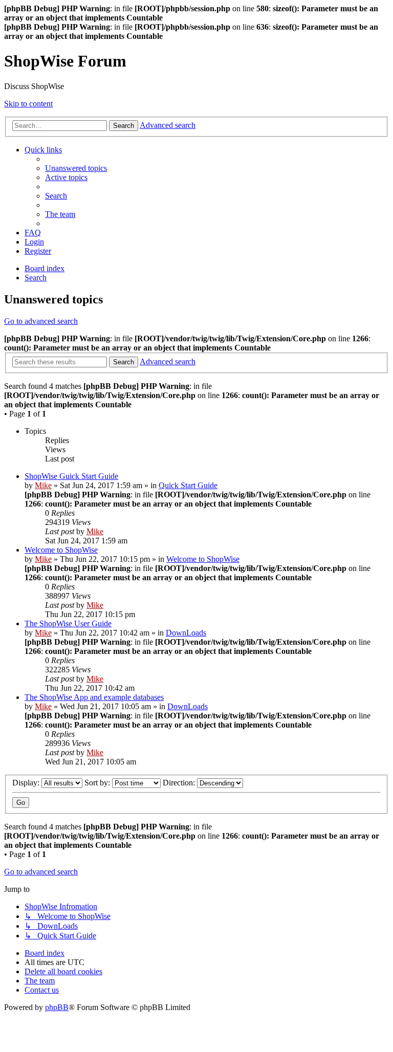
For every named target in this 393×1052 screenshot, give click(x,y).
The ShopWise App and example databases (94, 697)
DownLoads (186, 632)
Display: (26, 782)
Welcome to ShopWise (61, 549)
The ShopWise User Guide (68, 623)
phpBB (57, 1007)
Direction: (180, 782)
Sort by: (98, 782)
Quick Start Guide (188, 485)
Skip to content (28, 103)
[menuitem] (76, 168)
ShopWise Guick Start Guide (71, 476)
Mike (43, 485)
